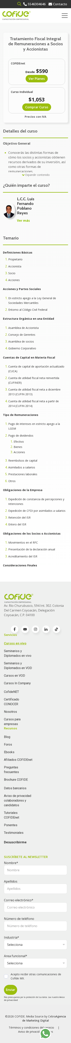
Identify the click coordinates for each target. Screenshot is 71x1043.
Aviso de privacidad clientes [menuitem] (35, 1031)
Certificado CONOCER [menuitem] (11, 702)
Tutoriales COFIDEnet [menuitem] (11, 815)
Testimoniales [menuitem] (13, 833)
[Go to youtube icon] (25, 629)
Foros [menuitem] (8, 744)
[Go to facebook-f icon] (14, 629)
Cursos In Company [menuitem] (17, 683)
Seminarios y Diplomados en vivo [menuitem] (17, 653)
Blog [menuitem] (7, 737)
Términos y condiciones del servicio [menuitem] (31, 1027)
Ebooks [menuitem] (9, 752)
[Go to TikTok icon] (56, 629)
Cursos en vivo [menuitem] (15, 643)
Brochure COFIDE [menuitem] (16, 779)
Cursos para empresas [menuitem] (12, 721)
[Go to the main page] (16, 15)
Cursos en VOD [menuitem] (14, 675)
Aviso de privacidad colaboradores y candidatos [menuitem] (17, 800)
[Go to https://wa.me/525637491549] (45, 1033)
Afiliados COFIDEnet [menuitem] (18, 760)
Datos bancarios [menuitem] (15, 788)
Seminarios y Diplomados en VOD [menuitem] (18, 665)
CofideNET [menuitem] (11, 692)
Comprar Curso (36, 107)
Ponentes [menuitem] (10, 825)
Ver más (23, 220)
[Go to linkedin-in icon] (46, 629)
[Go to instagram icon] (35, 629)
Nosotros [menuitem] (10, 712)
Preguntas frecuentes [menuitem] (11, 769)
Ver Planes (37, 79)
